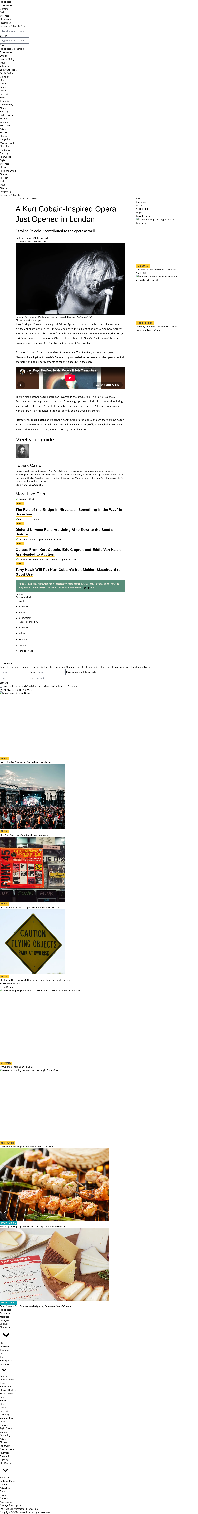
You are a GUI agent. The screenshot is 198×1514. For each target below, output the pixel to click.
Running (4, 153)
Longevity (5, 139)
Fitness (3, 132)
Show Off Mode (8, 69)
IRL (1, 1353)
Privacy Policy (50, 686)
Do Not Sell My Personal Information (19, 1508)
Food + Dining (7, 59)
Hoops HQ (5, 22)
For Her (4, 177)
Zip (31, 677)
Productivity (6, 149)
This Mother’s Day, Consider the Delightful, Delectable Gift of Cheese (35, 1306)
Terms (3, 1491)
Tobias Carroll (26, 238)
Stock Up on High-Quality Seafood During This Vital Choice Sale (32, 1226)
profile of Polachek (97, 424)
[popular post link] (159, 241)
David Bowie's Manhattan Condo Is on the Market (25, 762)
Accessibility (6, 1501)
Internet (4, 94)
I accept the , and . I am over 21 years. (40, 686)
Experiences (6, 5)
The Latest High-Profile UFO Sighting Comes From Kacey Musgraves (35, 980)
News (3, 108)
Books (3, 83)
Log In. (34, 621)
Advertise (5, 1487)
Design (3, 87)
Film (2, 80)
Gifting (3, 188)
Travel (3, 62)
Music (3, 90)
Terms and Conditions (26, 686)
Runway (4, 111)
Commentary (6, 104)
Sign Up (4, 682)
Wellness (4, 15)
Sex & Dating (6, 73)
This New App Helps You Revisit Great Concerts (24, 834)
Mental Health (7, 142)
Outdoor (4, 174)
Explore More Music (10, 983)
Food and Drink (8, 170)
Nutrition (4, 146)
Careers (4, 1498)
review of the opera (61, 352)
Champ (3, 1357)
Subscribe (16, 26)
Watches (4, 118)
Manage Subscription (11, 1505)
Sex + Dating (7, 1143)
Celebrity (4, 101)
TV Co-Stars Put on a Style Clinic (16, 1066)
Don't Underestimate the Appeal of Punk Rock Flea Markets (30, 907)
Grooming (5, 122)
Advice (3, 128)
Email (33, 671)
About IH (4, 1477)
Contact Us (6, 1484)
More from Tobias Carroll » (29, 485)
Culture (4, 8)
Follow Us (5, 26)
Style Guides (6, 115)
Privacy (4, 1494)
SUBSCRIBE (24, 618)
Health (3, 135)
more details (38, 420)
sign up (86, 587)
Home (3, 167)
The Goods (5, 19)
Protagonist (6, 1360)
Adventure (5, 66)
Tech (2, 181)
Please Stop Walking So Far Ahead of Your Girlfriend (26, 1146)
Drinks (3, 55)
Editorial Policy (7, 1481)
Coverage (5, 1350)
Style (2, 12)
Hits (2, 1343)
